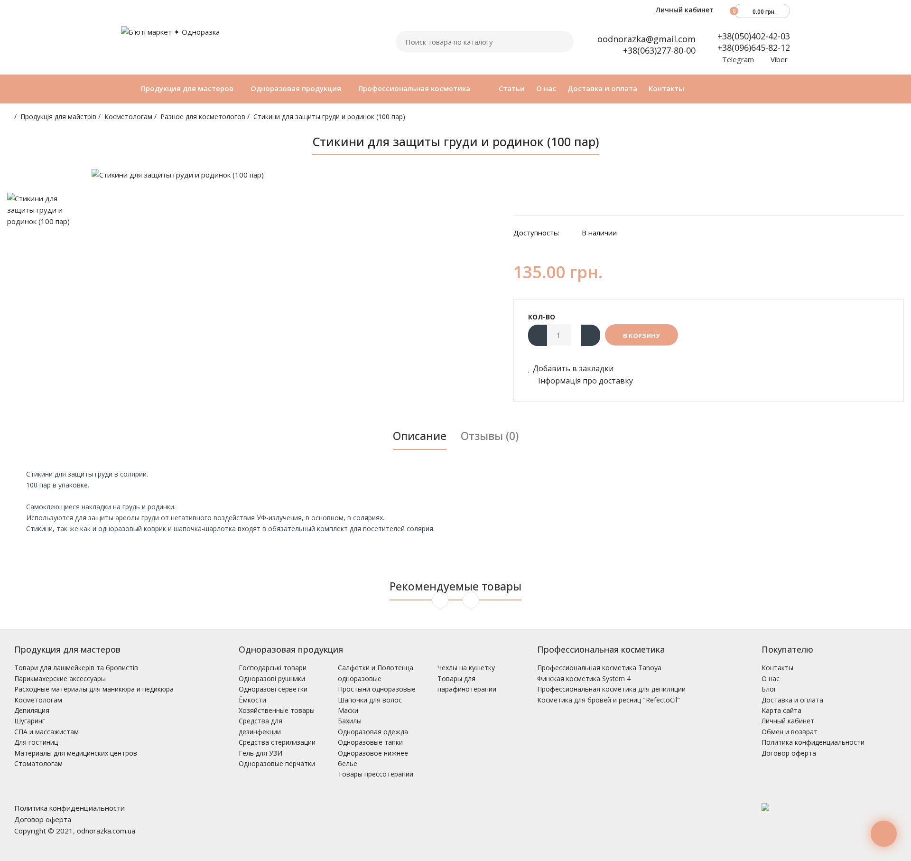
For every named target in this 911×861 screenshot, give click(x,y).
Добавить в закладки (573, 368)
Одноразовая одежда (373, 731)
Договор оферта (789, 753)
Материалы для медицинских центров (75, 753)
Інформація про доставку (584, 380)
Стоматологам (38, 763)
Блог (769, 688)
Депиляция (31, 710)
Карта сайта (781, 710)
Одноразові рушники (272, 678)
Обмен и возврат (790, 731)
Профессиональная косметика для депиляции (611, 688)
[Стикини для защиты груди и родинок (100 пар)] (295, 174)
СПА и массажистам (46, 731)
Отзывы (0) (490, 435)
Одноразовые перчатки (277, 763)
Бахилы (350, 720)
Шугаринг (29, 720)
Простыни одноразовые (377, 688)
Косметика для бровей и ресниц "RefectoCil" (608, 699)
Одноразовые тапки (370, 742)
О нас (771, 678)
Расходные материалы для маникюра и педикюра (94, 688)
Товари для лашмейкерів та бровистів (76, 667)
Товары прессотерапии (375, 773)
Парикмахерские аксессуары (60, 678)
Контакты (777, 667)
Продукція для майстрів (58, 116)
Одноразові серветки (273, 688)
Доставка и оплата (792, 699)
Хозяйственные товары (277, 710)
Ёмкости (252, 699)
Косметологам (128, 116)
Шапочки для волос (370, 699)
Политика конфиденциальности (813, 742)
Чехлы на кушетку (466, 667)
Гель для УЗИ (260, 753)
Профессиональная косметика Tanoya (599, 667)
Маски (348, 710)
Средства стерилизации (277, 742)
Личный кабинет (684, 9)
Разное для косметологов (202, 116)
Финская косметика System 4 (584, 678)
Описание (419, 435)
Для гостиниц (36, 742)
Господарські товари (273, 667)
